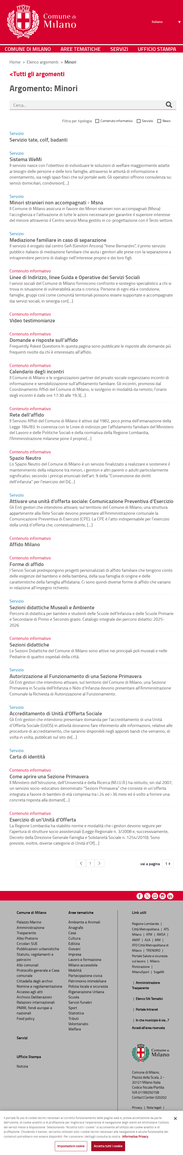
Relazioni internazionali (36, 1002)
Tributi (73, 1018)
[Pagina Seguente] (99, 863)
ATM (149, 934)
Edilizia (74, 943)
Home (15, 62)
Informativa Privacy (135, 1136)
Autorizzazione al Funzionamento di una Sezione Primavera (76, 676)
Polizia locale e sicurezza (88, 986)
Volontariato (78, 1023)
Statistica (76, 1013)
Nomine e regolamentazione (39, 986)
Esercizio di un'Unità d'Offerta (43, 819)
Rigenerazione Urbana (86, 991)
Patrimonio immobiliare (87, 981)
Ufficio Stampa (157, 49)
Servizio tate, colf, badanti (38, 139)
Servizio (147, 120)
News (167, 120)
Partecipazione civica (85, 975)
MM (158, 939)
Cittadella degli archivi (35, 981)
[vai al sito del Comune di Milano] (41, 22)
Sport (72, 1007)
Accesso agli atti (30, 991)
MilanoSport (141, 971)
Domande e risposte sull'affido (44, 340)
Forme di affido (27, 564)
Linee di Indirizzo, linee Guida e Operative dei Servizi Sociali (75, 277)
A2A (148, 939)
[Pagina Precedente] (81, 863)
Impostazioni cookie (70, 1146)
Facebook (140, 896)
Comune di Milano (28, 49)
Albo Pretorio (27, 938)
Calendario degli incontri (37, 371)
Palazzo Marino (29, 922)
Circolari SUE (27, 943)
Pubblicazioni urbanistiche (38, 948)
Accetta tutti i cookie (108, 1146)
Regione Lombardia (146, 923)
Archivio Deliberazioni (34, 997)
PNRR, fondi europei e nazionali (34, 1010)
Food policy (26, 1018)
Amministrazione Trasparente (30, 930)
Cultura (74, 938)
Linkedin (170, 896)
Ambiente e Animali (84, 922)
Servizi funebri (80, 1002)
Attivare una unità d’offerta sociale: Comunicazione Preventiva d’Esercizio (91, 501)
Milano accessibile (82, 965)
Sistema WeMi (26, 159)
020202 (161, 1097)
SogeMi (159, 971)
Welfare (74, 1029)
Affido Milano (25, 544)
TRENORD (153, 950)
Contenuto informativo (116, 120)
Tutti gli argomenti (39, 73)
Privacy (137, 1107)
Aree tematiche (81, 49)
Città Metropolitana (146, 929)
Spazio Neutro (25, 457)
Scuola (73, 997)
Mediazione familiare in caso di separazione (58, 240)
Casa (72, 932)
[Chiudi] (175, 1118)
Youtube (155, 896)
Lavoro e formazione (84, 959)
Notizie (22, 1066)
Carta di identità (27, 756)
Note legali (154, 1107)
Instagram (162, 896)
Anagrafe (75, 927)
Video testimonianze (32, 320)
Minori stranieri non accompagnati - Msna (56, 202)
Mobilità (74, 970)
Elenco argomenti (43, 62)
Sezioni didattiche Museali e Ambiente (52, 607)
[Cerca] (169, 105)
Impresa (74, 954)
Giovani (74, 948)
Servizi (119, 49)
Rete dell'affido (27, 414)
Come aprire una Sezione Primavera (49, 776)
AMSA (161, 934)
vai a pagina (150, 863)
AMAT (136, 939)
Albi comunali (28, 965)
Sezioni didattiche (29, 644)
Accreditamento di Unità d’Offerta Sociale (56, 713)
